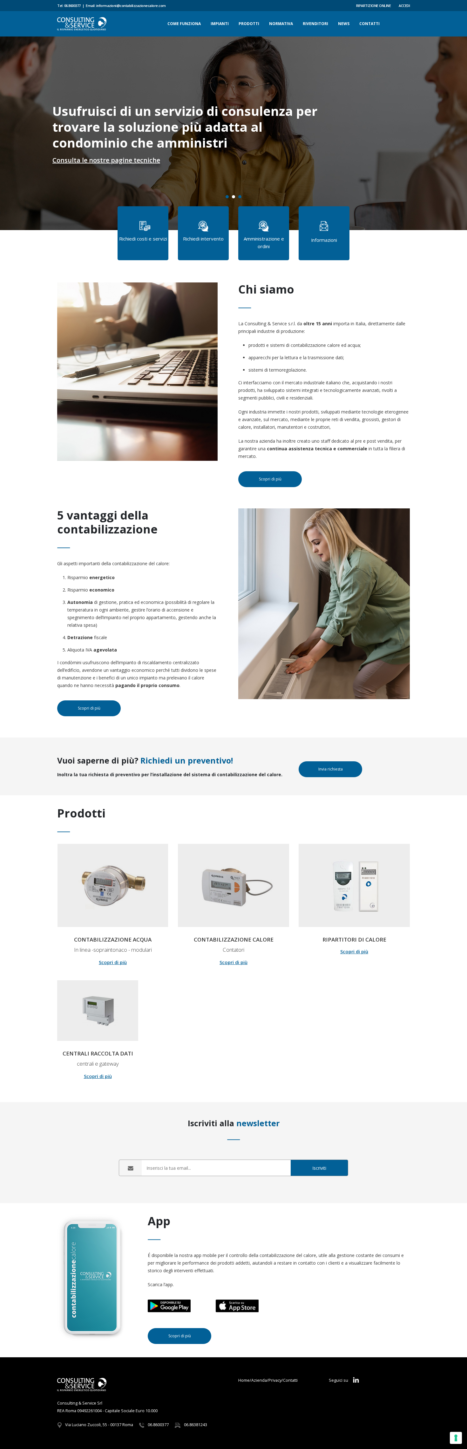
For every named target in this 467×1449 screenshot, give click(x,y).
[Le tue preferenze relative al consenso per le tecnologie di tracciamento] (456, 1438)
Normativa (281, 23)
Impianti (220, 23)
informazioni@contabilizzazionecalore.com (131, 5)
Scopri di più (113, 962)
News (343, 23)
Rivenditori (315, 23)
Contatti (369, 23)
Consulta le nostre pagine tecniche (106, 160)
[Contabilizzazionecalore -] (82, 24)
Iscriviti (319, 1168)
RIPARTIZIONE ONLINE (373, 5)
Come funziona (184, 23)
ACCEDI (404, 5)
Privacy (274, 1380)
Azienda (259, 1380)
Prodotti (249, 23)
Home (244, 1380)
